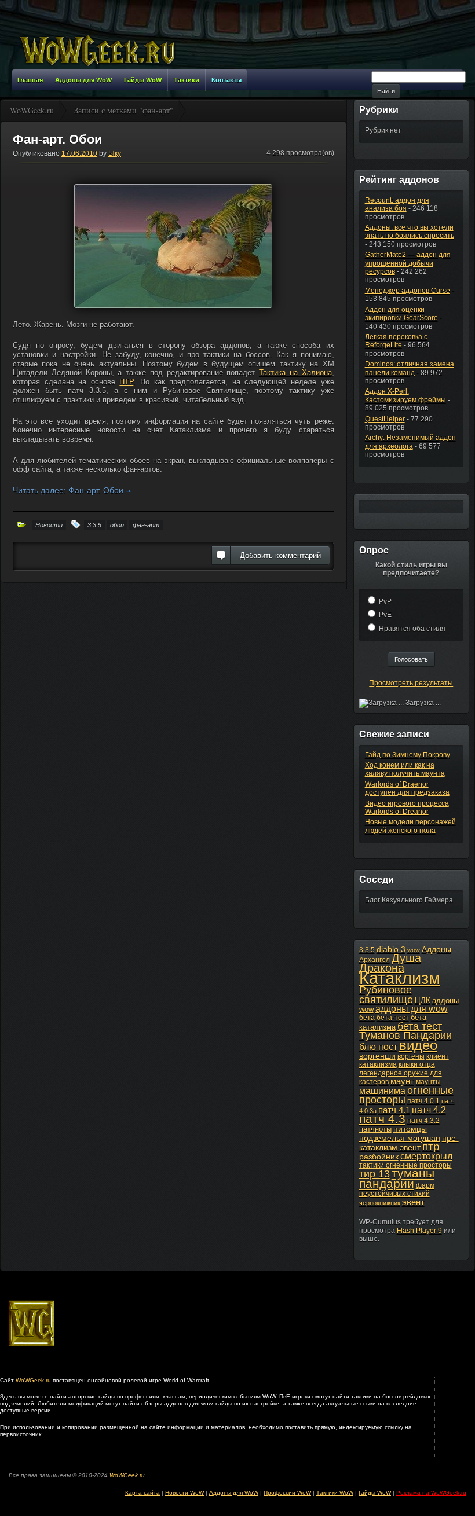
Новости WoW (184, 1492)
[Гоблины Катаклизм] (173, 246)
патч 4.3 (382, 1118)
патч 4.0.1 (423, 1101)
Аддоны (436, 949)
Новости (49, 525)
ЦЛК (422, 1000)
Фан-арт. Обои (58, 139)
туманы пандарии (396, 1178)
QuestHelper (385, 419)
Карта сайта (142, 1492)
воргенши (377, 1055)
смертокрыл (426, 1156)
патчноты (375, 1129)
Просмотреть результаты (411, 683)
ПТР (126, 381)
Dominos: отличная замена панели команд (409, 368)
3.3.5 (94, 525)
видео (418, 1045)
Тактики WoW (334, 1492)
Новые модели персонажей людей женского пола (410, 826)
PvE (385, 615)
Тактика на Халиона (295, 372)
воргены (411, 1056)
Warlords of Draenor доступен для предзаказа (407, 788)
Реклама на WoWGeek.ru (431, 1492)
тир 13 (374, 1174)
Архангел (374, 960)
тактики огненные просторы (405, 1165)
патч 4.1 (394, 1110)
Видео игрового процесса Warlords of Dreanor (407, 807)
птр (431, 1146)
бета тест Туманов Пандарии (405, 1031)
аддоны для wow (411, 1009)
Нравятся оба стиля (412, 629)
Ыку (114, 153)
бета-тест (393, 1018)
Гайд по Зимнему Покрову (407, 755)
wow (413, 949)
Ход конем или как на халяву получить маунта (405, 769)
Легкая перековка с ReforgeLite (396, 341)
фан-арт (146, 525)
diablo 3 (391, 949)
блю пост (378, 1046)
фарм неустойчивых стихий (396, 1189)
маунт (402, 1081)
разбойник (379, 1156)
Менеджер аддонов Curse (407, 291)
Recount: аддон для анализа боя (397, 204)
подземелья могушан (399, 1138)
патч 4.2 (429, 1109)
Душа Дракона (390, 963)
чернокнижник (379, 1202)
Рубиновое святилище (386, 994)
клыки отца (417, 1064)
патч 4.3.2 (423, 1121)
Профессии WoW (287, 1492)
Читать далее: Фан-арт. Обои (69, 490)
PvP (385, 601)
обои (117, 525)
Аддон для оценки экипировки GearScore (401, 314)
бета (367, 1018)
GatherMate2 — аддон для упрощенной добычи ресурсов (408, 263)
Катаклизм (399, 978)
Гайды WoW (375, 1492)
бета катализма (392, 1022)
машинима (382, 1090)
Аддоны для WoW (233, 1492)
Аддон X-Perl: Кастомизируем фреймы (405, 395)
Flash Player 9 (419, 1231)
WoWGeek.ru (33, 1380)
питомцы (410, 1128)
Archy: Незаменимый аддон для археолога (410, 442)
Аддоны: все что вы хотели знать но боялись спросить (409, 231)
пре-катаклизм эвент (409, 1142)
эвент (413, 1202)
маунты (428, 1082)
